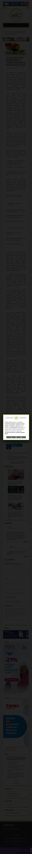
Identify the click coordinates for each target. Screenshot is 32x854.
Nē (21, 437)
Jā (11, 437)
